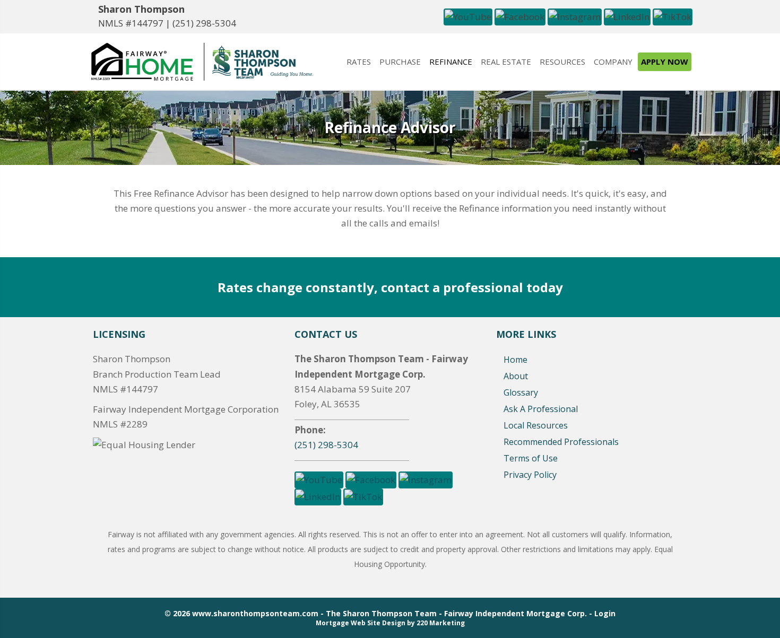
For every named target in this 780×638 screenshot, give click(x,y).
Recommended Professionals (561, 442)
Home (515, 359)
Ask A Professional (541, 409)
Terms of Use (531, 458)
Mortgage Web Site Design (360, 622)
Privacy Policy (530, 474)
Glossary (521, 392)
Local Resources (536, 425)
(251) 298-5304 (204, 23)
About (516, 376)
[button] (468, 16)
